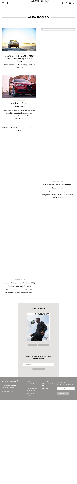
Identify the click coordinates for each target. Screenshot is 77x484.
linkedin (48, 388)
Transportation (19, 53)
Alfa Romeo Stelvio (19, 103)
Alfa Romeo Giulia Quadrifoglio (58, 184)
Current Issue (32, 388)
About (29, 381)
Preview (32, 345)
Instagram (66, 3)
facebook (48, 381)
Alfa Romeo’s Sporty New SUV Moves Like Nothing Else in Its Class (19, 59)
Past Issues (31, 391)
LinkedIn (74, 3)
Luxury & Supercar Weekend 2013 (19, 282)
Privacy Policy (7, 391)
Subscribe (43, 345)
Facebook (62, 3)
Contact (30, 395)
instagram (49, 383)
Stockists (30, 383)
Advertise (30, 386)
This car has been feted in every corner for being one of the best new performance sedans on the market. (57, 194)
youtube (48, 386)
